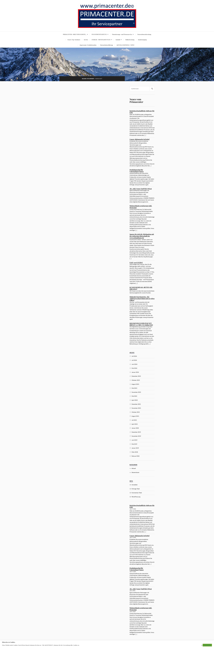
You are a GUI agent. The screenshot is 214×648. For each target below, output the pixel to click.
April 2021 (135, 424)
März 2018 (135, 452)
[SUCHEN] (152, 88)
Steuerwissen (135, 472)
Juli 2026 (134, 356)
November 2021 (136, 408)
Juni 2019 (134, 440)
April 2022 (135, 400)
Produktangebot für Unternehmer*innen (137, 170)
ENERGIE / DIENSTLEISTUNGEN (101, 40)
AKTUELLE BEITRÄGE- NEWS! (125, 45)
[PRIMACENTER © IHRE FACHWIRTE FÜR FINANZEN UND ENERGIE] (107, 26)
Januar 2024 (135, 372)
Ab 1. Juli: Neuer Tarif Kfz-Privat (141, 189)
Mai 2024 (134, 368)
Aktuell (134, 468)
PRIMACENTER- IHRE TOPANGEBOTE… (74, 34)
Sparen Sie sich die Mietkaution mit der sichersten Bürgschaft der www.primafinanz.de (142, 236)
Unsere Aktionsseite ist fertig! (140, 139)
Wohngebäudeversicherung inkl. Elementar (141, 206)
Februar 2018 (135, 456)
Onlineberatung (129, 40)
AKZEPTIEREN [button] (207, 645)
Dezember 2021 (136, 404)
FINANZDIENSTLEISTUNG (99, 34)
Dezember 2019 (136, 432)
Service (86, 40)
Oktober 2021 (136, 412)
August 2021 (135, 416)
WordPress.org (136, 496)
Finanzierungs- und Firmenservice (122, 34)
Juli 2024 (134, 360)
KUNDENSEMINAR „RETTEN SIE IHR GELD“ (141, 288)
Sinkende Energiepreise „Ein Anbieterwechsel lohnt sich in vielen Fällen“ (142, 298)
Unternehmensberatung (144, 34)
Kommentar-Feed (137, 492)
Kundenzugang (142, 40)
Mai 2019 (134, 444)
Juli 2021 (134, 420)
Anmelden (135, 484)
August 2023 (135, 384)
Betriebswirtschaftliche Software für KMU (142, 112)
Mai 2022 (134, 396)
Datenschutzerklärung (106, 45)
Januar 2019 (135, 448)
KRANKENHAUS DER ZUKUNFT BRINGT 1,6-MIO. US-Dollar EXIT (141, 324)
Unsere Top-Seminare (73, 40)
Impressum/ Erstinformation (88, 45)
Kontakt (118, 40)
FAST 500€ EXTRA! (136, 262)
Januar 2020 (135, 428)
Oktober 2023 (136, 380)
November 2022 (136, 392)
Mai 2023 (134, 388)
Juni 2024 (134, 364)
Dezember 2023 (136, 376)
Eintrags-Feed (136, 489)
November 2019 (136, 436)
